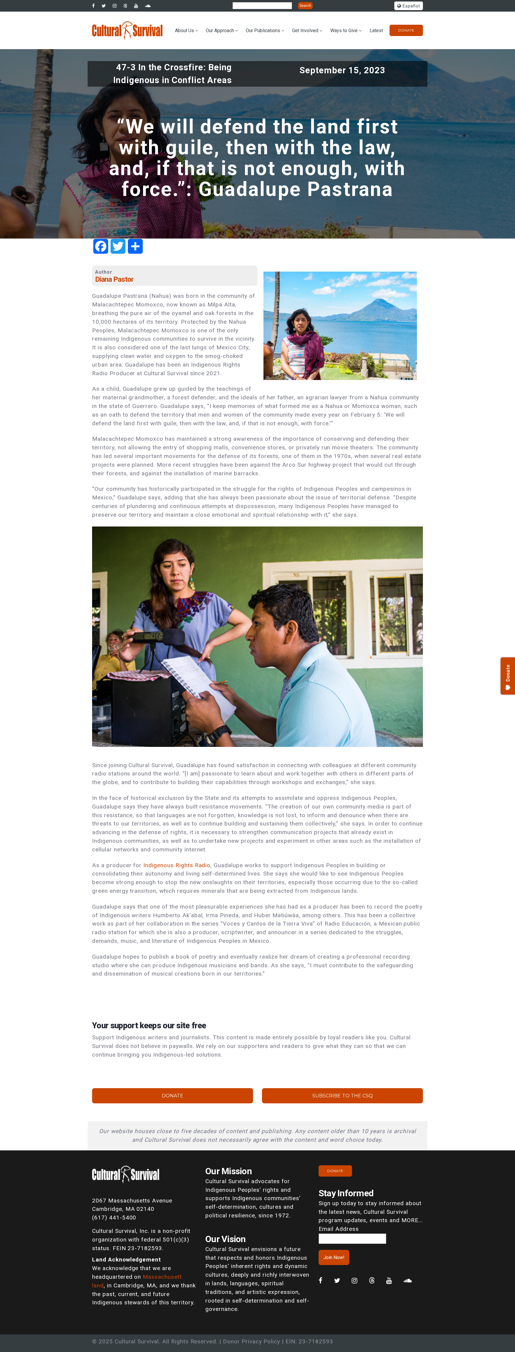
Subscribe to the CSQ (342, 1096)
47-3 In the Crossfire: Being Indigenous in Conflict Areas (172, 73)
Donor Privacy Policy (251, 1341)
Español (410, 6)
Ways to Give (344, 30)
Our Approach (220, 30)
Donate (406, 30)
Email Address (339, 1228)
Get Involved (305, 30)
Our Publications (263, 30)
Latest (376, 30)
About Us (184, 30)
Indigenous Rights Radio (176, 865)
